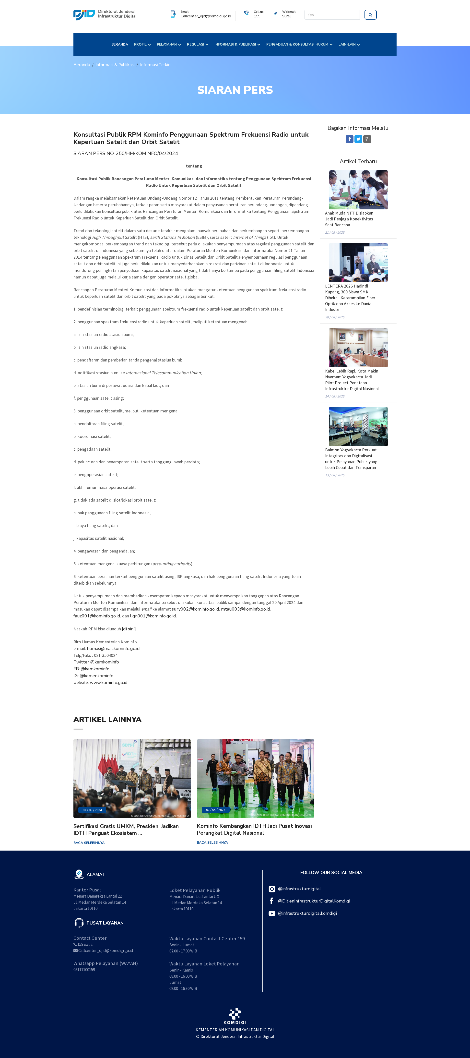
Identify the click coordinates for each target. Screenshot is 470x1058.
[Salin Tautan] (367, 139)
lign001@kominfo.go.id (153, 616)
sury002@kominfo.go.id (195, 609)
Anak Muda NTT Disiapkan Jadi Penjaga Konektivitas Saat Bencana (349, 219)
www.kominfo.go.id (109, 682)
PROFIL (140, 44)
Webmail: (289, 11)
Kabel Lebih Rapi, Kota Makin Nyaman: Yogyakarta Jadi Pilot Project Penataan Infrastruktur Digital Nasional (352, 379)
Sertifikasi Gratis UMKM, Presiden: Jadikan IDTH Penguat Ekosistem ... (126, 830)
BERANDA (119, 44)
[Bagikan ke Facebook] (349, 139)
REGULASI (195, 44)
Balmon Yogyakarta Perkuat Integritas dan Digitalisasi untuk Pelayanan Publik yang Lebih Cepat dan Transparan (351, 458)
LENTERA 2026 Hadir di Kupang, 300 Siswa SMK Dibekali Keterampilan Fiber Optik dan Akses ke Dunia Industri (350, 297)
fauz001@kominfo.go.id (96, 616)
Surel (286, 16)
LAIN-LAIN (347, 44)
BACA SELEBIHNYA (89, 843)
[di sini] (129, 629)
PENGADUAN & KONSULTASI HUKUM (297, 44)
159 (257, 16)
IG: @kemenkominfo (93, 676)
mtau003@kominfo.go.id (245, 609)
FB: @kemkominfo (91, 669)
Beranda (81, 65)
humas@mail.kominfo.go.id (113, 648)
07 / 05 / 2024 (92, 810)
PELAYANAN (167, 44)
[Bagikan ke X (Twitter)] (358, 139)
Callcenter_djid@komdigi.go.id (206, 16)
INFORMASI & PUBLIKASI (235, 44)
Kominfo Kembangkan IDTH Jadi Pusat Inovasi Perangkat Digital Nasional (254, 829)
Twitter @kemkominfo (96, 662)
